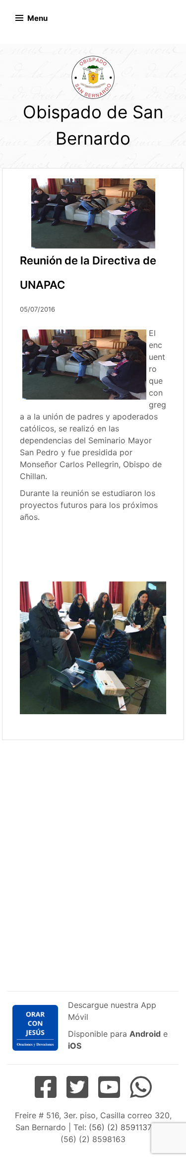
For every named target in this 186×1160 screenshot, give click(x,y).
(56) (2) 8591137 (120, 1127)
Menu (37, 18)
